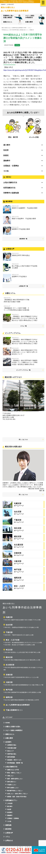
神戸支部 (9, 690)
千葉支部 (9, 632)
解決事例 (8, 829)
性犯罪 (6, 150)
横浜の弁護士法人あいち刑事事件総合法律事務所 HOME (14, 27)
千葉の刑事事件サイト (14, 710)
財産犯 (6, 155)
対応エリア (10, 751)
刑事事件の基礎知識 (11, 193)
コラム (17, 45)
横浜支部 (9, 657)
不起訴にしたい (11, 784)
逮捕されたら (7, 22)
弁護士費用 (29, 22)
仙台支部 (9, 625)
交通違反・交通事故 (11, 166)
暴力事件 (6, 145)
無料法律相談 (11, 757)
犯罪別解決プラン (11, 800)
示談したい (10, 775)
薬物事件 (6, 160)
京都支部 (9, 675)
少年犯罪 (9, 803)
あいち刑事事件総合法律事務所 (18, 705)
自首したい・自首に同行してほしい (17, 793)
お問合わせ (9, 840)
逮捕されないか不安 (13, 769)
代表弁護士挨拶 (11, 748)
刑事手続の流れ (11, 754)
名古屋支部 (10, 665)
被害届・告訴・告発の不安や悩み (17, 796)
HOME (7, 723)
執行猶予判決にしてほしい (15, 790)
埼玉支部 (9, 650)
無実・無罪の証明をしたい (15, 778)
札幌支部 (9, 617)
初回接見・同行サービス (14, 760)
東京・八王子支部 (12, 640)
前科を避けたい (11, 781)
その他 (6, 171)
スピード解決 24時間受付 (13, 730)
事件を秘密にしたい (13, 787)
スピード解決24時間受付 (29, 16)
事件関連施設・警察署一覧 (15, 763)
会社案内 (8, 742)
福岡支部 (9, 697)
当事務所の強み (11, 745)
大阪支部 (9, 682)
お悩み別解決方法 (10, 182)
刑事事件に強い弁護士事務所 (8, 16)
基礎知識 (8, 825)
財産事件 (9, 812)
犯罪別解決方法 (9, 188)
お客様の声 (9, 833)
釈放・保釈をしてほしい (14, 772)
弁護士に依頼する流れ (12, 726)
